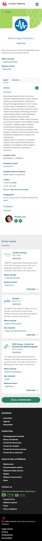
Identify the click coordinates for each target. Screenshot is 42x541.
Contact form (9, 499)
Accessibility (7, 538)
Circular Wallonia (16, 4)
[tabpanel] (21, 155)
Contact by (9, 182)
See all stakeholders (21, 400)
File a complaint (10, 509)
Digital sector (7, 69)
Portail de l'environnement (14, 449)
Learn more (30, 289)
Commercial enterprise (10, 62)
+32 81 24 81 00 (9, 186)
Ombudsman (7, 535)
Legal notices (7, 529)
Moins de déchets (10, 439)
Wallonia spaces (10, 502)
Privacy (5, 532)
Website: (16, 189)
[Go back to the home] (4, 4)
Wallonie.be (8, 464)
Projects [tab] (15, 80)
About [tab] (5, 80)
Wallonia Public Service (13, 470)
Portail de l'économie (12, 443)
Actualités (7, 418)
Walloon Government (12, 477)
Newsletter (8, 424)
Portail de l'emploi (11, 446)
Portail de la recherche (13, 452)
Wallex (6, 474)
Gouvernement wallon (13, 467)
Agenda (6, 421)
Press (5, 506)
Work (5, 480)
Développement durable (13, 436)
